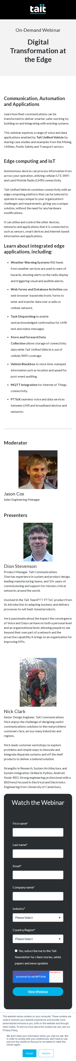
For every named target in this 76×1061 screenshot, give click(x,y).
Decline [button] (46, 1053)
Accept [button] (29, 1053)
